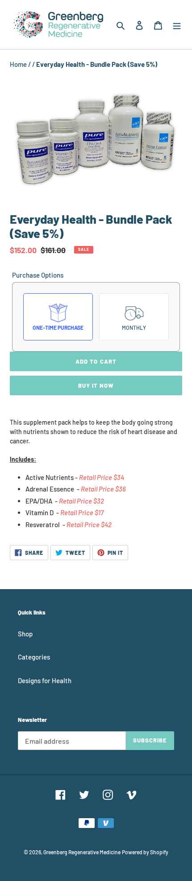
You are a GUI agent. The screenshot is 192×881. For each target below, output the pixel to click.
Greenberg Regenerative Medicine (82, 852)
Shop (25, 634)
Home (19, 64)
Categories (34, 657)
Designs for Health (44, 680)
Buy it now (96, 385)
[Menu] (176, 24)
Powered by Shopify (145, 852)
